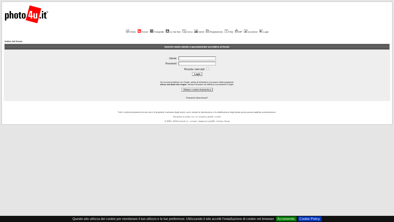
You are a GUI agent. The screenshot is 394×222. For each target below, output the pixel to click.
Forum (145, 32)
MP (240, 32)
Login (266, 32)
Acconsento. (286, 219)
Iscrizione (253, 32)
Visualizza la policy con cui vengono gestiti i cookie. (197, 117)
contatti (193, 121)
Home (133, 32)
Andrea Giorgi (223, 121)
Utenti (201, 32)
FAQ (231, 32)
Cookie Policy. (309, 219)
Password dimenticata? (197, 98)
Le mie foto (175, 32)
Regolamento (216, 32)
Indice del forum (13, 41)
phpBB (211, 121)
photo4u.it (183, 121)
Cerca (189, 32)
